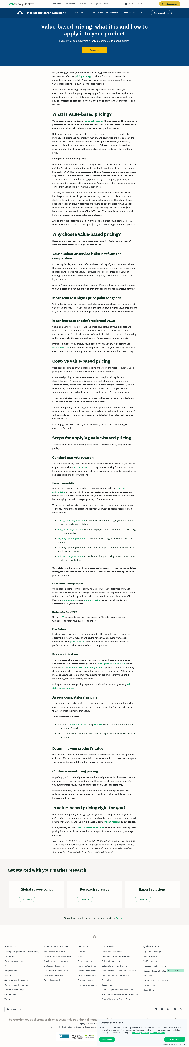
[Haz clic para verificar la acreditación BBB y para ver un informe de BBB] (64, 1038)
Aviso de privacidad (140, 1032)
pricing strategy (83, 76)
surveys (98, 724)
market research (60, 347)
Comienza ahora (161, 13)
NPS (62, 617)
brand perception (92, 599)
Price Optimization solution (111, 663)
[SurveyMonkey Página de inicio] (21, 4)
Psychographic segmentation (72, 538)
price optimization (94, 120)
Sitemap (120, 918)
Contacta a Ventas (136, 4)
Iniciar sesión (151, 4)
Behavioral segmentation (70, 556)
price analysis (77, 641)
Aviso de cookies (157, 1032)
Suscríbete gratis (169, 4)
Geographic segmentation (70, 529)
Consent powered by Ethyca (172, 1044)
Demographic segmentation (71, 520)
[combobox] (13, 1009)
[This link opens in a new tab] (155, 1009)
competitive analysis (76, 724)
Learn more (85, 899)
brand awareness (70, 599)
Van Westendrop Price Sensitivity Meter (81, 667)
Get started (94, 50)
